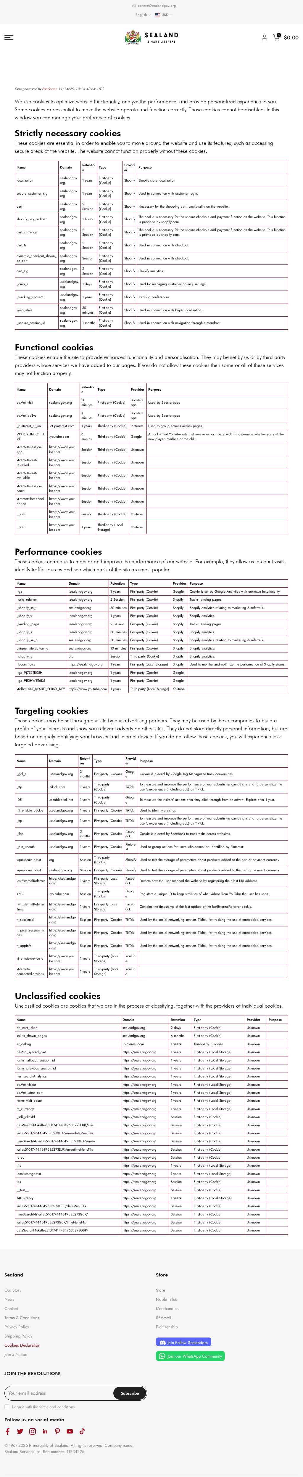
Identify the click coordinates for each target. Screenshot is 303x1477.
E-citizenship (167, 1327)
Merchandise (167, 1308)
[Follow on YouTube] (70, 1431)
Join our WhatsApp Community (194, 1356)
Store (160, 1290)
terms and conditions (57, 1406)
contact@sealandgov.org (157, 5)
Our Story (12, 1290)
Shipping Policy (18, 1336)
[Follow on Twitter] (20, 1431)
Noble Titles (166, 1299)
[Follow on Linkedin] (45, 1431)
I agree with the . (44, 1406)
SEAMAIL (164, 1318)
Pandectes (49, 89)
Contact (11, 1308)
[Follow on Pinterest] (57, 1431)
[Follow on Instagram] (32, 1431)
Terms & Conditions (21, 1318)
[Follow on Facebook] (7, 1431)
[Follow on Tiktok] (82, 1431)
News (9, 1299)
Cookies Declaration (22, 1345)
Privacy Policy (16, 1327)
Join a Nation (15, 1354)
